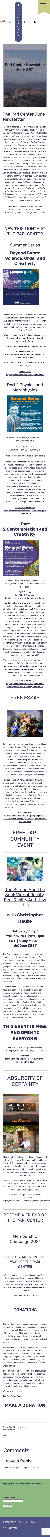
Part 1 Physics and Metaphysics (25, 387)
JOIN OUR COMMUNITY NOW (25, 1295)
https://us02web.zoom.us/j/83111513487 (27, 1051)
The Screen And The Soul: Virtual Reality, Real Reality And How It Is (25, 897)
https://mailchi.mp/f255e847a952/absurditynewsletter (26, 1201)
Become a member (18, 22)
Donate (44, 4)
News (24, 1427)
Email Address (9, 1497)
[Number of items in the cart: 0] (29, 21)
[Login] (24, 21)
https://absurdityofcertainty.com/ (30, 1189)
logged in (19, 1467)
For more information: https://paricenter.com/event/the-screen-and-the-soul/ (25, 1059)
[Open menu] (10, 21)
